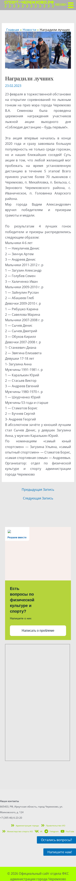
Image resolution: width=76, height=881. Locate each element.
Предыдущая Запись (38, 489)
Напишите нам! (59, 852)
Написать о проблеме (38, 630)
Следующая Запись (38, 498)
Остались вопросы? (56, 840)
